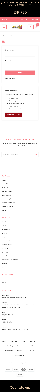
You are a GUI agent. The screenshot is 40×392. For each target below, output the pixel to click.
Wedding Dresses (7, 191)
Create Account (13, 114)
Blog (3, 267)
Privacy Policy (6, 229)
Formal (19, 346)
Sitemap (4, 263)
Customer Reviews (7, 244)
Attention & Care (20, 355)
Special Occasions (7, 195)
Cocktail (19, 350)
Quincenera (14, 341)
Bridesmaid (29, 346)
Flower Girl (33, 341)
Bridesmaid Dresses (7, 206)
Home (3, 35)
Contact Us (5, 225)
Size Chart (5, 252)
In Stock (4, 180)
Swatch (4, 210)
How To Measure (6, 256)
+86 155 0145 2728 (7, 322)
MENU (4, 27)
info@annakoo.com (7, 315)
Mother (4, 341)
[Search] (30, 27)
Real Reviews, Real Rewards (10, 259)
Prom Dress (5, 187)
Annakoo (4, 279)
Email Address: (9, 50)
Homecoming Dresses (8, 199)
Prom (23, 341)
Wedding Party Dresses (8, 202)
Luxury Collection (7, 184)
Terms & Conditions (7, 241)
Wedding (10, 346)
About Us (4, 222)
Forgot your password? (11, 78)
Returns (4, 237)
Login (10, 35)
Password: (8, 61)
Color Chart (5, 248)
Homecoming (9, 350)
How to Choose (31, 350)
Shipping (4, 233)
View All (4, 283)
